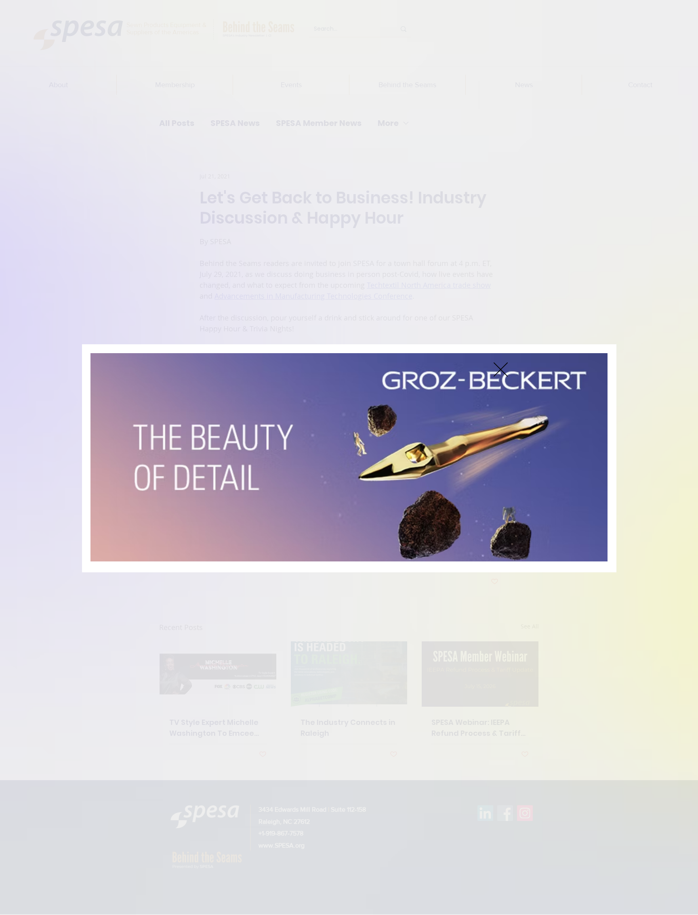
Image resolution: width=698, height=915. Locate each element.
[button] (501, 369)
